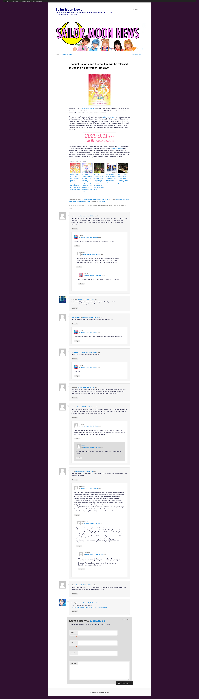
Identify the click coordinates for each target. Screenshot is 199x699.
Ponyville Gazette (26, 1)
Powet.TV (6, 1)
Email (74, 643)
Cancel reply (126, 619)
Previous (134, 55)
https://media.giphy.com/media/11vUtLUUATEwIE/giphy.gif (89, 607)
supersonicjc (97, 620)
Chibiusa (118, 199)
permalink (102, 201)
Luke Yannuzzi (76, 317)
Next (141, 55)
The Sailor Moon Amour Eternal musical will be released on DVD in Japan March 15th (123, 179)
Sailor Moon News (37, 1)
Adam (88, 201)
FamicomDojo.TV (15, 1)
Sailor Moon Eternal (79, 201)
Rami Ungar (75, 352)
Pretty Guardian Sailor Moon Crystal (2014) (95, 199)
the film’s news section (109, 117)
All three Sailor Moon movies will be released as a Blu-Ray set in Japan (111, 178)
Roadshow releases (117, 148)
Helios (123, 199)
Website (73, 653)
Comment (73, 663)
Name (74, 632)
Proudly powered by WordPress (99, 692)
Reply (74, 229)
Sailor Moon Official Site (87, 109)
